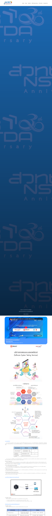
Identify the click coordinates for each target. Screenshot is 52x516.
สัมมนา (26, 3)
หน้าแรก (23, 3)
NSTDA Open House (35, 3)
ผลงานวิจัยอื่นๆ (29, 309)
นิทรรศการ (29, 3)
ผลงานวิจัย (25, 309)
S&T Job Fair (40, 3)
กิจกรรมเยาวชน (45, 3)
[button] (26, 314)
